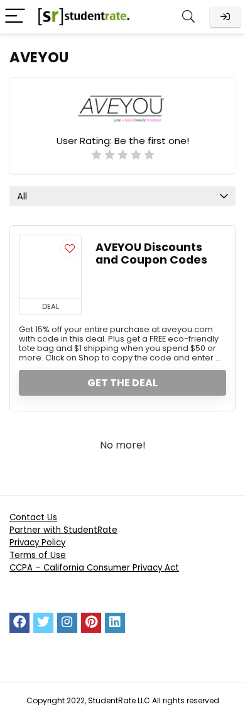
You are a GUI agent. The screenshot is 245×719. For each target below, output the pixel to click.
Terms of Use (37, 555)
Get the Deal (122, 383)
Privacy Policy (37, 543)
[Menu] (15, 16)
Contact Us (33, 517)
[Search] (188, 16)
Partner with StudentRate (63, 530)
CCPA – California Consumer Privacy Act (94, 568)
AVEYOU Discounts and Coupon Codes (151, 253)
